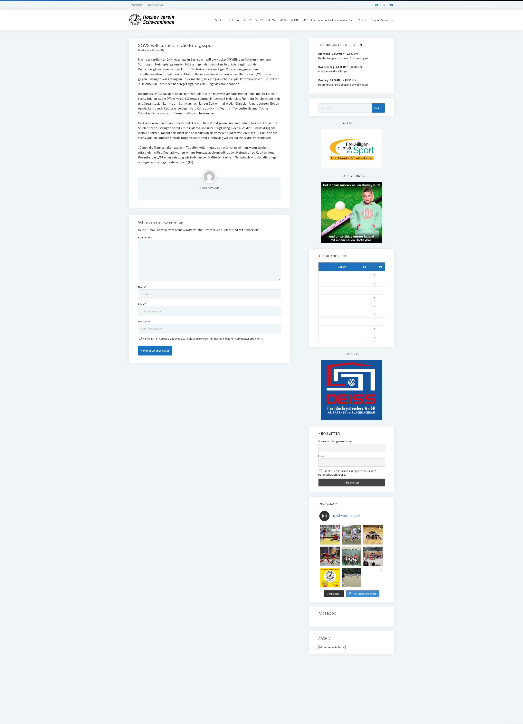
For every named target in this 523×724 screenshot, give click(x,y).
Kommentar (145, 237)
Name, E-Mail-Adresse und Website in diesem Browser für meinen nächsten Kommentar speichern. (203, 338)
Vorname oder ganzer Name (335, 441)
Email (321, 456)
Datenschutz (155, 4)
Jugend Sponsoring (382, 20)
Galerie (363, 20)
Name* (142, 287)
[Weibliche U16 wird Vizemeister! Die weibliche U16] (373, 535)
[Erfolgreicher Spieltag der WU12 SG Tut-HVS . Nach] (330, 556)
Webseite (144, 321)
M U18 (271, 20)
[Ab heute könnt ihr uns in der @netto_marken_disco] (330, 577)
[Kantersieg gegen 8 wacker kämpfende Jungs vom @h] (351, 577)
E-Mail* (142, 304)
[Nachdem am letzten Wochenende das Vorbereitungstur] (351, 556)
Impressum (136, 4)
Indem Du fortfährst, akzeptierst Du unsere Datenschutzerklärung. (347, 472)
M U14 (283, 20)
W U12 (259, 20)
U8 (304, 20)
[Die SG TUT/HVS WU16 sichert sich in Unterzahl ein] (351, 535)
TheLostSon (209, 188)
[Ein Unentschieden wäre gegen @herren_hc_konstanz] (373, 577)
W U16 (247, 20)
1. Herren (234, 20)
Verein (218, 20)
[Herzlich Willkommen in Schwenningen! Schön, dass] (373, 556)
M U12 (294, 20)
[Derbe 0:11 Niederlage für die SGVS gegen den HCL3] (330, 535)
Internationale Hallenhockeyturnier (331, 20)
